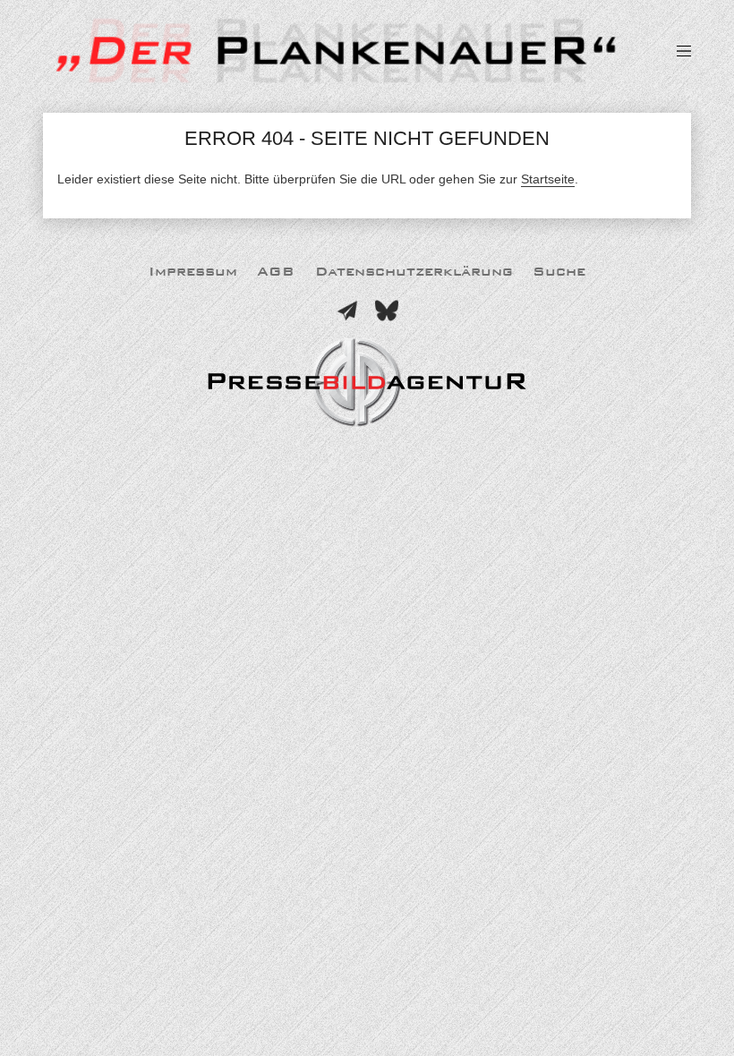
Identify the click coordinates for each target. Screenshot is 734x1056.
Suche (559, 271)
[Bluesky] (386, 310)
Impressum (193, 271)
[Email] (347, 310)
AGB (275, 271)
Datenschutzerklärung (414, 271)
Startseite (548, 179)
